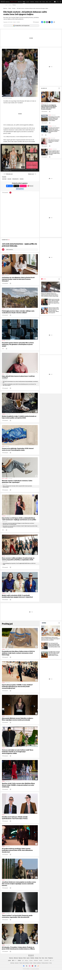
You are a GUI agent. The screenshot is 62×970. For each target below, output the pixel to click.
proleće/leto (15, 178)
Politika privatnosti (44, 962)
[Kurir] (9, 960)
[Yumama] (46, 960)
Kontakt (30, 962)
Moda (10, 8)
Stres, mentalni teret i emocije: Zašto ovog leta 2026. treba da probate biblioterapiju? (17, 486)
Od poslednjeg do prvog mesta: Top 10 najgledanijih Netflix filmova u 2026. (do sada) (19, 564)
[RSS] (38, 966)
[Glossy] (26, 960)
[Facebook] (24, 966)
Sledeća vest (31, 174)
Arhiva (50, 962)
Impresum (17, 962)
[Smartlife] (36, 960)
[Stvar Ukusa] (52, 960)
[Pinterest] (32, 966)
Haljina (9, 178)
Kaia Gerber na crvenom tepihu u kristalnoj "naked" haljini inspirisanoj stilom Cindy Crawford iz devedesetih (20, 526)
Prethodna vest (9, 174)
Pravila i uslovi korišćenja (24, 962)
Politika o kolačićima (37, 962)
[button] (36, 22)
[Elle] (3, 1)
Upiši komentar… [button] (9, 249)
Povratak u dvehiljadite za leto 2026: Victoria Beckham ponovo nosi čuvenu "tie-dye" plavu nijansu (19, 385)
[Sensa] (40, 960)
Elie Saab (4, 178)
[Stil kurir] (22, 960)
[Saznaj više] (59, 279)
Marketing (12, 962)
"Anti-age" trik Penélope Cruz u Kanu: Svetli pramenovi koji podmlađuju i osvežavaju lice (20, 382)
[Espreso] (19, 960)
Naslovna (5, 8)
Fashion (21, 178)
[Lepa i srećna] (31, 960)
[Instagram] (29, 966)
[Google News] (35, 966)
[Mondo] (14, 960)
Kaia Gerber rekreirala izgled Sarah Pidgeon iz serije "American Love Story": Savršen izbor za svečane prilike (18, 524)
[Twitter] (26, 966)
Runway (13, 8)
